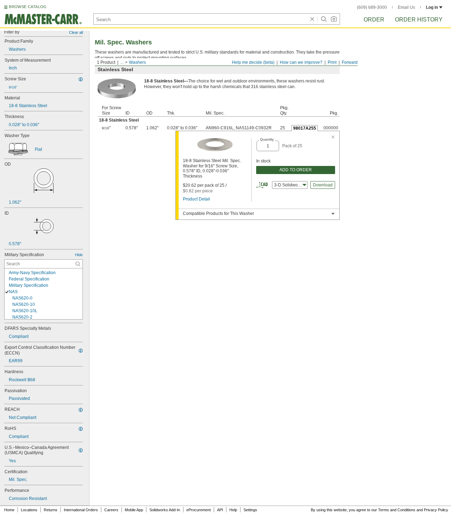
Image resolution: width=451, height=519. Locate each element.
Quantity (267, 139)
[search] (77, 263)
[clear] (312, 19)
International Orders (81, 510)
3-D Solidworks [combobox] (288, 185)
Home (9, 510)
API (220, 510)
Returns (50, 510)
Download (323, 185)
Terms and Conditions (396, 510)
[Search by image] (333, 19)
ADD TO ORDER (295, 169)
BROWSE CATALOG (28, 7)
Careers (111, 510)
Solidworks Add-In (164, 510)
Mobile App (134, 510)
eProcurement (198, 510)
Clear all (76, 32)
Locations (29, 510)
